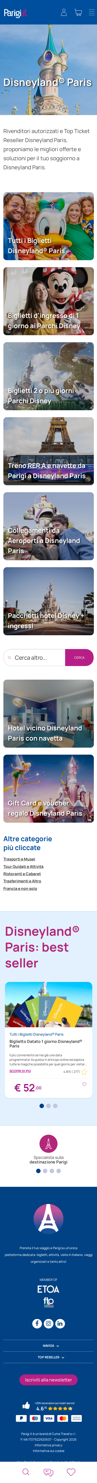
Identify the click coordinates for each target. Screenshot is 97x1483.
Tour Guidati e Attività (23, 866)
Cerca (79, 657)
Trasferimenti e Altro (22, 881)
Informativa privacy (48, 1445)
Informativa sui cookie (48, 1451)
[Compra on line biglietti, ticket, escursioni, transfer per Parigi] (15, 13)
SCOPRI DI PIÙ (20, 1071)
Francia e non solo (20, 888)
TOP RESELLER (48, 1357)
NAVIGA (48, 1345)
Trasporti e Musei (19, 859)
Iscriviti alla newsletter (48, 1380)
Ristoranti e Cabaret (22, 873)
